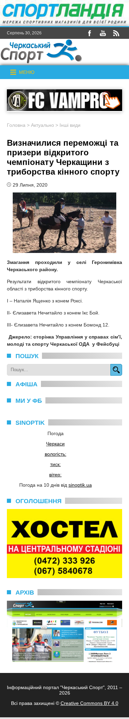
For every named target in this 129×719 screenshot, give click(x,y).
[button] (26, 72)
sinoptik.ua (80, 485)
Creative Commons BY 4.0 (89, 703)
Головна (16, 125)
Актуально (42, 125)
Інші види (70, 125)
